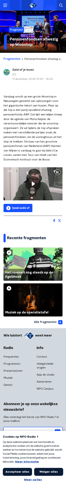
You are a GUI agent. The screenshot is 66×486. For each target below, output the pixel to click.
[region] (33, 183)
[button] (5, 5)
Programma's (12, 363)
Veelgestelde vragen (45, 365)
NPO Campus (45, 388)
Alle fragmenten (45, 322)
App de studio (46, 374)
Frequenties (11, 356)
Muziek (8, 377)
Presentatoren (13, 370)
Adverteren (44, 381)
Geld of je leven (23, 69)
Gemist (8, 384)
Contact (42, 356)
